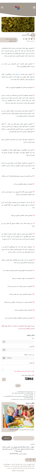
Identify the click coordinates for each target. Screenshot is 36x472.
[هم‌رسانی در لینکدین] (26, 39)
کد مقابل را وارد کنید (27, 375)
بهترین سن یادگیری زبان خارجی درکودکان (21, 429)
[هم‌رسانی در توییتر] (32, 39)
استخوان (17, 74)
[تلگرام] (33, 460)
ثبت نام (7, 438)
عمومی (11, 41)
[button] (32, 418)
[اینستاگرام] (30, 460)
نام (33, 338)
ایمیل (31, 346)
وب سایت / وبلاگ (29, 355)
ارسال (18, 385)
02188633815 (14, 454)
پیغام (31, 363)
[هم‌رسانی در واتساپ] (24, 39)
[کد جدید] (4, 379)
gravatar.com (10, 396)
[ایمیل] (27, 460)
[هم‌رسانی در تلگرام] (29, 39)
